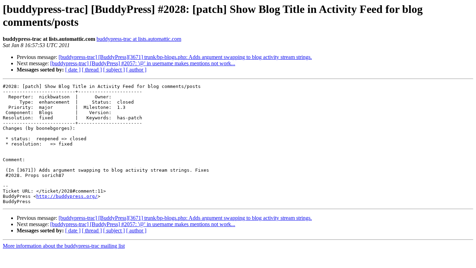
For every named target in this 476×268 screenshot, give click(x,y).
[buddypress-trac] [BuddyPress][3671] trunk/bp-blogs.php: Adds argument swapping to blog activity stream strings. (185, 57)
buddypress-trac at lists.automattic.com (139, 39)
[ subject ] (114, 70)
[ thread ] (92, 70)
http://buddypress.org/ (67, 196)
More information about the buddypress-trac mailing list (64, 246)
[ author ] (136, 70)
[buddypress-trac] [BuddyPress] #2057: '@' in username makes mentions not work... (142, 63)
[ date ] (72, 70)
